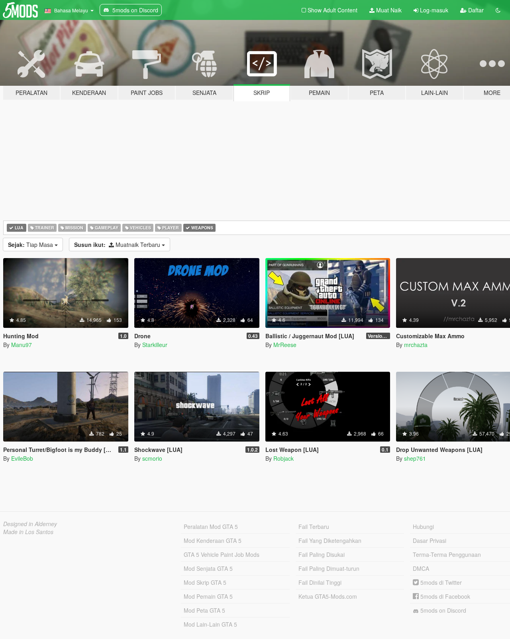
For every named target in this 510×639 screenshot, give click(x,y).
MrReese (284, 345)
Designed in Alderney (30, 524)
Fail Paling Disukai (321, 554)
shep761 (415, 458)
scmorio (152, 458)
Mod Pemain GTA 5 (208, 596)
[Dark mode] (498, 10)
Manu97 (21, 345)
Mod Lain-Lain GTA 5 (210, 624)
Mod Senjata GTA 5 (208, 568)
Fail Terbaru (313, 527)
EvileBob (22, 458)
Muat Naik (388, 10)
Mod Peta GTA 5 (204, 610)
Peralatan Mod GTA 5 (211, 527)
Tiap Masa (31, 244)
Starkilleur (154, 345)
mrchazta (416, 345)
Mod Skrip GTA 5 (205, 582)
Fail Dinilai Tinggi (319, 582)
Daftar (475, 10)
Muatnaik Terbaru (118, 244)
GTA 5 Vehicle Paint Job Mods (221, 554)
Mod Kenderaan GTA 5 (212, 540)
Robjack (283, 458)
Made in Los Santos (28, 532)
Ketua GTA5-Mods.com (327, 596)
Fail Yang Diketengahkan (329, 540)
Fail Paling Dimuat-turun (328, 568)
